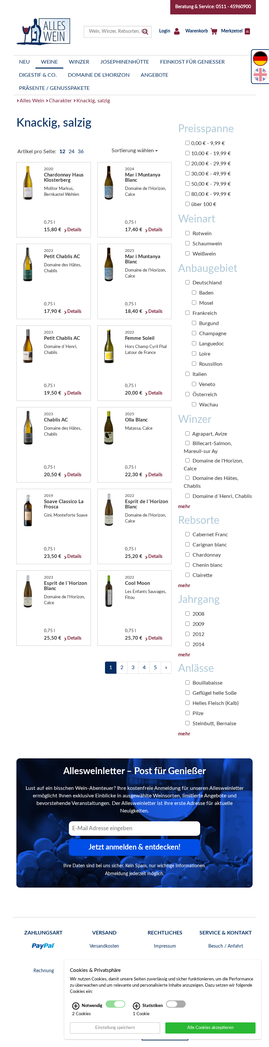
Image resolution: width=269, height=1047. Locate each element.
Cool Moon (137, 583)
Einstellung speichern (115, 1028)
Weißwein (203, 254)
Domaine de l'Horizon (99, 75)
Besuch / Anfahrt (225, 946)
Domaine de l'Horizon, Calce (213, 464)
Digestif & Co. (38, 75)
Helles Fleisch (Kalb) (214, 703)
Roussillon (210, 364)
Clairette (201, 575)
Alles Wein (32, 100)
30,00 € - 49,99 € (211, 173)
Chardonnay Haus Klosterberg (64, 178)
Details (74, 230)
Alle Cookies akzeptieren (210, 1028)
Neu (24, 62)
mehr (184, 506)
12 (63, 151)
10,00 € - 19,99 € (211, 153)
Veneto (206, 384)
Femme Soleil (140, 338)
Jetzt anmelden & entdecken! (134, 847)
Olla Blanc (136, 420)
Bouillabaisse (206, 683)
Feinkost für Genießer (192, 62)
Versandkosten (104, 946)
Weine (49, 62)
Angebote (154, 75)
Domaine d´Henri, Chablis (221, 496)
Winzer (79, 62)
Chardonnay (206, 555)
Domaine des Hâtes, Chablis (211, 482)
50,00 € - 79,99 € (211, 184)
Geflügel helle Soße (214, 693)
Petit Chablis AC (62, 256)
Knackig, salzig (93, 100)
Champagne (212, 333)
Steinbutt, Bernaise (213, 723)
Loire (204, 354)
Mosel (205, 303)
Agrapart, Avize (209, 434)
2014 (197, 644)
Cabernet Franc (209, 534)
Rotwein (201, 233)
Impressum (165, 946)
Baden (206, 293)
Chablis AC (56, 420)
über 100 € (203, 204)
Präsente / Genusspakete (54, 88)
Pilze (197, 713)
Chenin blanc (207, 565)
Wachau (208, 404)
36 (81, 151)
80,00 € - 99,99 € (211, 194)
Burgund (208, 323)
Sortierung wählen (133, 150)
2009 (197, 624)
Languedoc (211, 343)
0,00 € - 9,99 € (208, 143)
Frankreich (204, 313)
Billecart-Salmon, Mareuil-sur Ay (208, 447)
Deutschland (206, 282)
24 (72, 151)
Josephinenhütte (124, 62)
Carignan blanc (209, 544)
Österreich (204, 394)
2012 (197, 634)
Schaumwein (206, 243)
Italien (199, 374)
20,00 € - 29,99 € (211, 163)
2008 (197, 614)
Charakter (60, 100)
